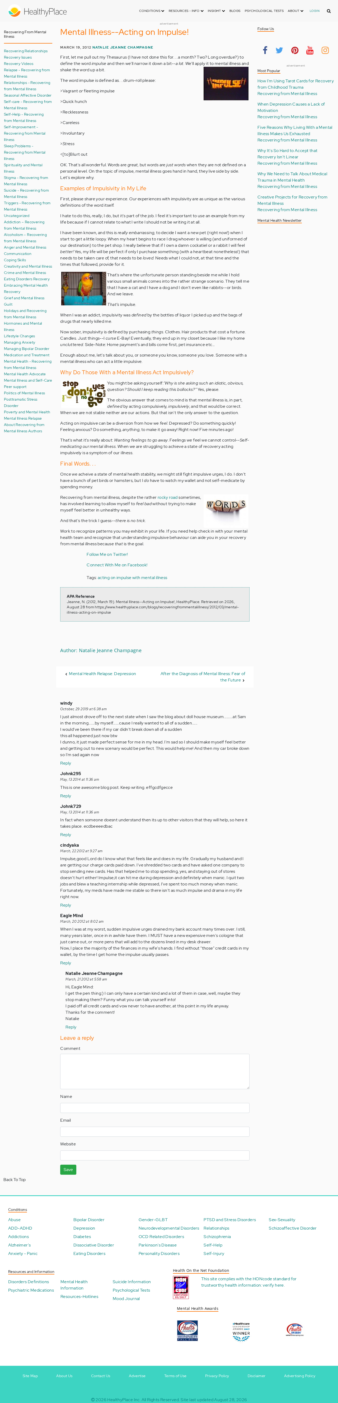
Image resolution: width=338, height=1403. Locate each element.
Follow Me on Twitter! (107, 554)
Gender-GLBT (153, 1219)
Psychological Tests (264, 11)
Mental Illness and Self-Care (28, 380)
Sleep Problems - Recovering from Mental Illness (25, 152)
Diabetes (82, 1236)
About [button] (294, 11)
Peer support (15, 386)
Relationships (216, 1228)
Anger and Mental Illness (25, 247)
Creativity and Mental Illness (28, 266)
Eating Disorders (89, 1253)
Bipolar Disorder (89, 1219)
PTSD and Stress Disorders (230, 1219)
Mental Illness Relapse (23, 418)
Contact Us (100, 1375)
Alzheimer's (19, 1245)
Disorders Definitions (28, 1281)
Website (68, 1144)
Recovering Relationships (26, 50)
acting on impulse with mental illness (132, 577)
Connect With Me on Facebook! (117, 565)
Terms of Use (175, 1375)
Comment (70, 1048)
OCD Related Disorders (161, 1236)
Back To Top (14, 1179)
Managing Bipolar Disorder (26, 348)
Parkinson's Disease (158, 1245)
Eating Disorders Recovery (27, 278)
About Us (64, 1375)
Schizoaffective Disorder (293, 1228)
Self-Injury (214, 1253)
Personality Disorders (159, 1253)
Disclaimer (257, 1375)
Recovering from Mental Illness (287, 93)
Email (65, 1120)
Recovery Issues (18, 57)
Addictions (18, 1236)
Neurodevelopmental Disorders (169, 1228)
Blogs (235, 11)
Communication (17, 253)
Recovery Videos (18, 63)
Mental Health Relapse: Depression (102, 673)
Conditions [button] (150, 11)
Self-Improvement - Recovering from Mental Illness (25, 133)
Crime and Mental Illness (25, 272)
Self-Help (213, 1245)
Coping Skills (15, 259)
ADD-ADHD (20, 1228)
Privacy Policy (217, 1375)
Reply (65, 763)
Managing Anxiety (19, 342)
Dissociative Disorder (93, 1245)
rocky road (168, 497)
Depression (84, 1228)
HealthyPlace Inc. (123, 1399)
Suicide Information (132, 1281)
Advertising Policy (299, 1375)
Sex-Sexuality (282, 1219)
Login (315, 11)
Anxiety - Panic (22, 1253)
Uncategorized (16, 215)
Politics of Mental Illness (24, 392)
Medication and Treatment (27, 354)
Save (68, 1169)
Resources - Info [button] (184, 11)
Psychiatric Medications (31, 1290)
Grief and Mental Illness (24, 297)
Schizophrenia (217, 1236)
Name (66, 1096)
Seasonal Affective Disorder (28, 95)
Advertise (137, 1375)
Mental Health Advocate (25, 373)
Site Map (30, 1375)
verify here (273, 1285)
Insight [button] (215, 11)
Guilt (8, 304)
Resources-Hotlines (79, 1296)
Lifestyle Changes (19, 335)
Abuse (14, 1219)
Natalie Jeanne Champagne (122, 47)
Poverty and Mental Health (27, 411)
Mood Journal (126, 1298)
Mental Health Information (74, 1285)
